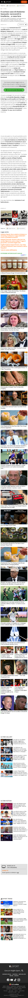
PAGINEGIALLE (13, 986)
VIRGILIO (8, 986)
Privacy (16, 990)
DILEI (20, 987)
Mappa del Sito (22, 974)
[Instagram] (19, 980)
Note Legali (11, 990)
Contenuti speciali (6, 974)
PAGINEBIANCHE (9, 987)
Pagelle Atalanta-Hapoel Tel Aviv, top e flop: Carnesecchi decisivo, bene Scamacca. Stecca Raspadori (14, 246)
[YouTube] (11, 980)
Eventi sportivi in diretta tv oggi (10, 872)
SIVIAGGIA (24, 987)
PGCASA (4, 987)
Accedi (24, 2)
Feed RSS (11, 975)
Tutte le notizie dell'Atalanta (9, 250)
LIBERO (4, 986)
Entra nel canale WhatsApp (15, 90)
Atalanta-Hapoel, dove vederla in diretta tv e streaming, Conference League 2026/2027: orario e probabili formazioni (14, 235)
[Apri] (2, 2)
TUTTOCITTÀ (15, 987)
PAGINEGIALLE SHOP (21, 986)
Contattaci (15, 974)
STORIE (5, 8)
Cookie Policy (21, 990)
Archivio (16, 975)
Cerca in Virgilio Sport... (13, 971)
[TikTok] (15, 980)
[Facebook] (8, 980)
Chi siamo (5, 990)
